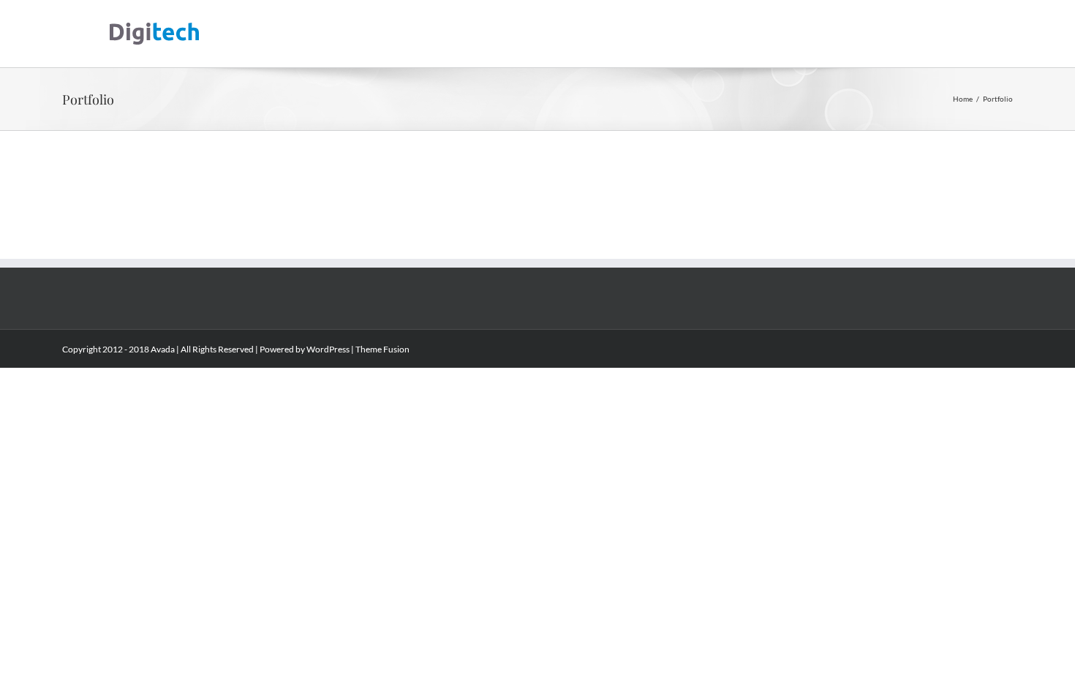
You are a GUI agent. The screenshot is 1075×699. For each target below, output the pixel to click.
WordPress (328, 349)
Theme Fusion (382, 349)
